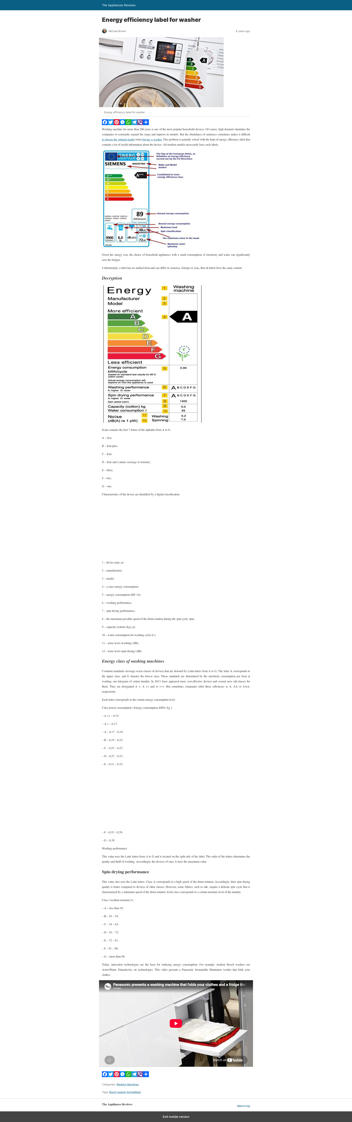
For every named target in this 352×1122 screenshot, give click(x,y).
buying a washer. (152, 139)
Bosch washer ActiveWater (125, 1092)
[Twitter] (111, 124)
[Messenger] (122, 124)
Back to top (243, 1106)
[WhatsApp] (128, 124)
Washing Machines (127, 1084)
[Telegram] (134, 124)
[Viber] (140, 124)
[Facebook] (105, 124)
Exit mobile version (176, 1117)
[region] (176, 529)
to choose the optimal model (118, 139)
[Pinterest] (117, 124)
